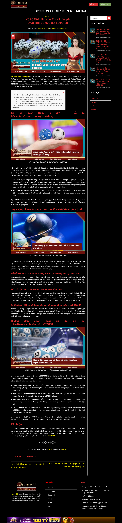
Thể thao (60, 11)
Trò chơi (50, 11)
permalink (65, 449)
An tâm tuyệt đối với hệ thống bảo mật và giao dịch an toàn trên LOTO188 (41, 103)
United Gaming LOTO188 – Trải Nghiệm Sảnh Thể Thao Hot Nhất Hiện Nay (103, 58)
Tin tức (70, 11)
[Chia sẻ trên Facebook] (41, 442)
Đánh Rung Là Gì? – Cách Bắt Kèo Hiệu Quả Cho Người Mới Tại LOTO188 (103, 32)
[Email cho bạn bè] (47, 442)
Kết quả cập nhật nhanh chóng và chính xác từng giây (35, 101)
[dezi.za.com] (20, 4)
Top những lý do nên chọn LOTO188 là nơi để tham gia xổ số (36, 97)
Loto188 (40, 11)
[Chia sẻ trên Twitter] (44, 442)
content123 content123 (59, 28)
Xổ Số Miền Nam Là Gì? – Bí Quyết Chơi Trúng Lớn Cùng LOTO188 (103, 70)
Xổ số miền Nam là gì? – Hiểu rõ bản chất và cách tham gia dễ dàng (38, 95)
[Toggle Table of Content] (61, 92)
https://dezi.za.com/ (98, 487)
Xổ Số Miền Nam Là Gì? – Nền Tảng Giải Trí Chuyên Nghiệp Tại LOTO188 (41, 99)
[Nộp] (109, 18)
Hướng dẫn (81, 11)
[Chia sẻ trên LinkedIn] (54, 442)
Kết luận (16, 107)
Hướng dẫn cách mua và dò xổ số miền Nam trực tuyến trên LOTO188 (39, 105)
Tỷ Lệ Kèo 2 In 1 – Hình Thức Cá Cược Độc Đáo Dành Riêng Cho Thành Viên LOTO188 (103, 44)
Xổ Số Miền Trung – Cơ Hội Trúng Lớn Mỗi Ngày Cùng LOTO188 (103, 82)
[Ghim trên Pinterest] (51, 442)
